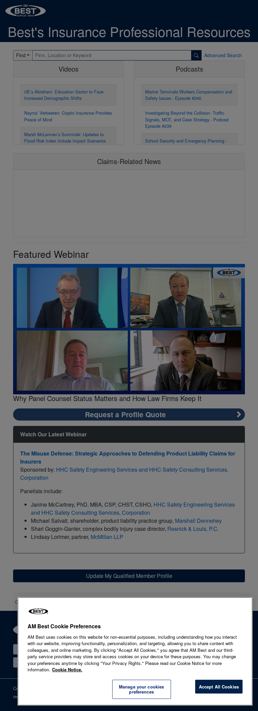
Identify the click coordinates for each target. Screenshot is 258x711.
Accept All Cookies (219, 686)
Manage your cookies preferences (141, 689)
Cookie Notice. (67, 669)
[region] (135, 651)
